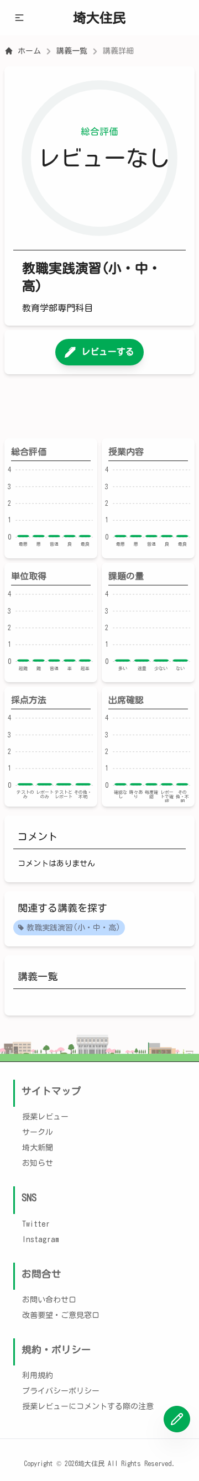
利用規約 (37, 1375)
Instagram (40, 1239)
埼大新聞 (37, 1148)
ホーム (29, 51)
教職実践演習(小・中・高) (74, 927)
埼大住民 (99, 17)
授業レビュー (45, 1117)
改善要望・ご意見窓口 (61, 1315)
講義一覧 (71, 51)
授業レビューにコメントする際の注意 (88, 1406)
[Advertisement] (99, 406)
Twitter (36, 1224)
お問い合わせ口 (49, 1300)
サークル (37, 1132)
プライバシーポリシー (61, 1391)
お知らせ (37, 1163)
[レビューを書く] (177, 1419)
